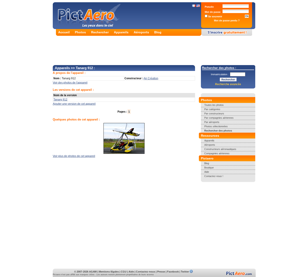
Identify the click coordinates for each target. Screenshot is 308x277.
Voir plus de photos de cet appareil (74, 156)
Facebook (173, 271)
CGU (123, 271)
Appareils (121, 32)
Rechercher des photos (218, 130)
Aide (206, 171)
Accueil (64, 32)
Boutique (209, 167)
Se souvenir (214, 16)
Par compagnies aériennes (219, 117)
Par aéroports (211, 122)
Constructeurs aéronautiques (220, 149)
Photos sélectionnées (216, 126)
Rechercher (100, 32)
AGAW (93, 271)
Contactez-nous (145, 271)
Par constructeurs (214, 113)
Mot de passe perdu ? (227, 20)
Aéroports (141, 32)
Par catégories (212, 109)
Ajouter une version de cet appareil (74, 103)
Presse (161, 271)
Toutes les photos (214, 105)
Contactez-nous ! (213, 176)
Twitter (185, 271)
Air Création (151, 78)
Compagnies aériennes (217, 153)
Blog (157, 32)
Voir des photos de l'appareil (70, 82)
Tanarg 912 (60, 99)
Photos (80, 32)
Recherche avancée (228, 84)
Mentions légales (109, 271)
